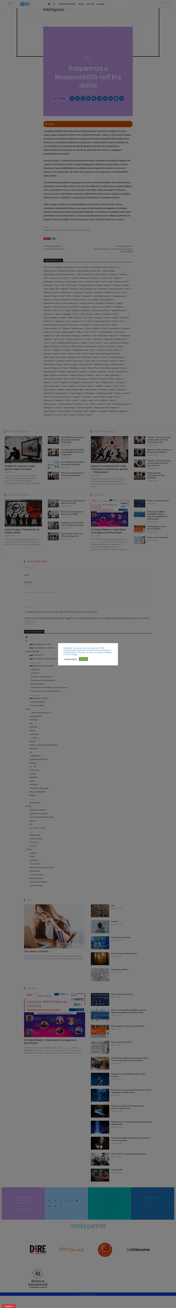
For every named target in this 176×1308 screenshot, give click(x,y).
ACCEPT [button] (83, 659)
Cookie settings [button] (70, 659)
